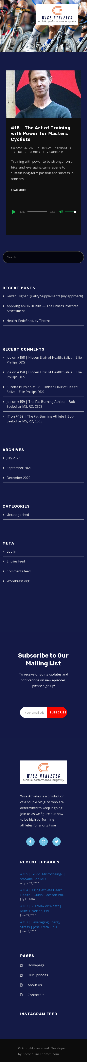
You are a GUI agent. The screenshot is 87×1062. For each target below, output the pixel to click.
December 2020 (18, 477)
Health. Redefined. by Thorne (29, 320)
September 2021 (19, 468)
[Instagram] (43, 841)
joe (20, 152)
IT (8, 416)
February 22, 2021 (23, 147)
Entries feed (16, 561)
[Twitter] (56, 841)
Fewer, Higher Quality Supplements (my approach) (45, 296)
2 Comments (55, 152)
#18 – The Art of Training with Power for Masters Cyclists (41, 133)
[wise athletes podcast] (57, 16)
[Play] (13, 212)
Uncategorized (18, 514)
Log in (11, 551)
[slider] (70, 215)
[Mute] (61, 212)
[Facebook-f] (30, 841)
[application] (43, 212)
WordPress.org (18, 581)
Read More (18, 190)
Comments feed (19, 571)
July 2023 (13, 458)
